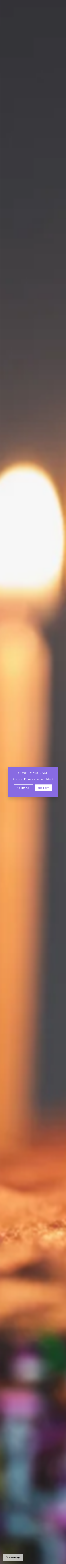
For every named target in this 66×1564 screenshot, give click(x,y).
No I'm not (24, 788)
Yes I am (43, 788)
